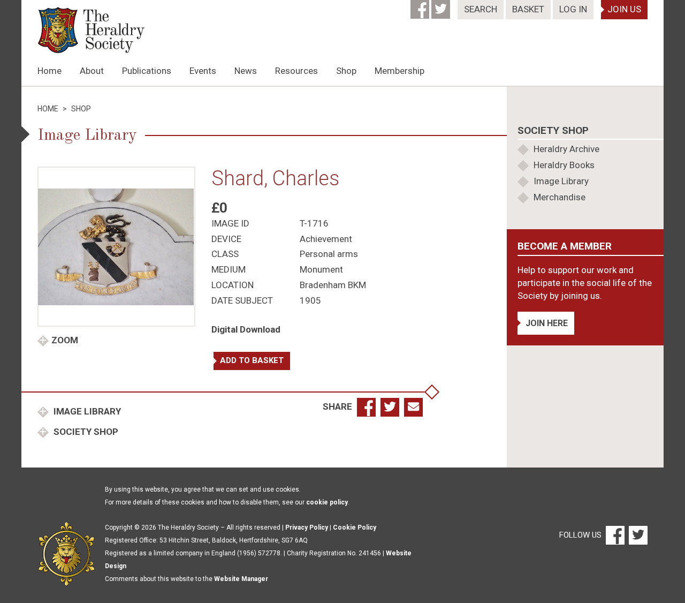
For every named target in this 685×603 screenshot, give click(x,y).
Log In (573, 9)
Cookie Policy (354, 527)
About (92, 70)
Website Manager (241, 579)
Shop (346, 70)
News (245, 70)
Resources (296, 70)
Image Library (86, 411)
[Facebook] (420, 6)
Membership (399, 70)
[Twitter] (441, 6)
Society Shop (84, 431)
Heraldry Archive (566, 149)
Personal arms (329, 253)
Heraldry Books (564, 165)
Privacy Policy (306, 527)
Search (480, 9)
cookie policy (327, 502)
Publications (146, 70)
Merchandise (559, 197)
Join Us (624, 9)
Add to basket (252, 360)
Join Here (547, 323)
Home (49, 70)
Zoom (64, 340)
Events (202, 70)
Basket (528, 9)
